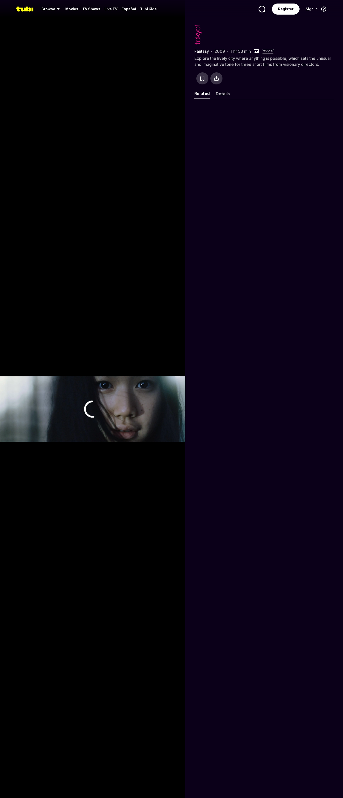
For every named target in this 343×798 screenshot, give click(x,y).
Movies (71, 9)
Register (286, 9)
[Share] (216, 78)
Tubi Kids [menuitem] (148, 9)
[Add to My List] (202, 78)
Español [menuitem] (129, 9)
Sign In (312, 9)
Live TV (111, 9)
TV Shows (91, 9)
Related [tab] (202, 93)
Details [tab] (223, 93)
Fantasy (201, 51)
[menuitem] (51, 9)
